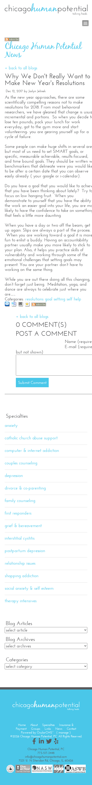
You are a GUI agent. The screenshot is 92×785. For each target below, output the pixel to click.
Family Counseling (20, 500)
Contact (71, 729)
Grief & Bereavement (23, 525)
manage (64, 732)
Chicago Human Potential (46, 9)
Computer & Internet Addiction (32, 450)
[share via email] (7, 305)
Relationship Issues (20, 563)
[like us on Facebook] (34, 741)
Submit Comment (32, 382)
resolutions (34, 299)
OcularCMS (45, 732)
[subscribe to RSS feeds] (12, 39)
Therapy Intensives (21, 600)
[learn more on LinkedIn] (41, 741)
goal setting (55, 299)
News (58, 729)
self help (74, 299)
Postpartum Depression (25, 550)
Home (22, 725)
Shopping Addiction (21, 575)
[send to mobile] (21, 305)
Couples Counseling (21, 463)
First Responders (18, 513)
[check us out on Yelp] (56, 741)
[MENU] (85, 23)
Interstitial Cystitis (20, 538)
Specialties (48, 725)
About (34, 725)
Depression (14, 475)
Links (48, 729)
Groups (35, 729)
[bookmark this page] (27, 305)
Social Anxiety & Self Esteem (29, 588)
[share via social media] (14, 305)
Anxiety (11, 425)
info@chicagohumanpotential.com (46, 757)
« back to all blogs (21, 67)
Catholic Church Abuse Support (31, 437)
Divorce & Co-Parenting (25, 488)
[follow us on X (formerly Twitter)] (49, 741)
